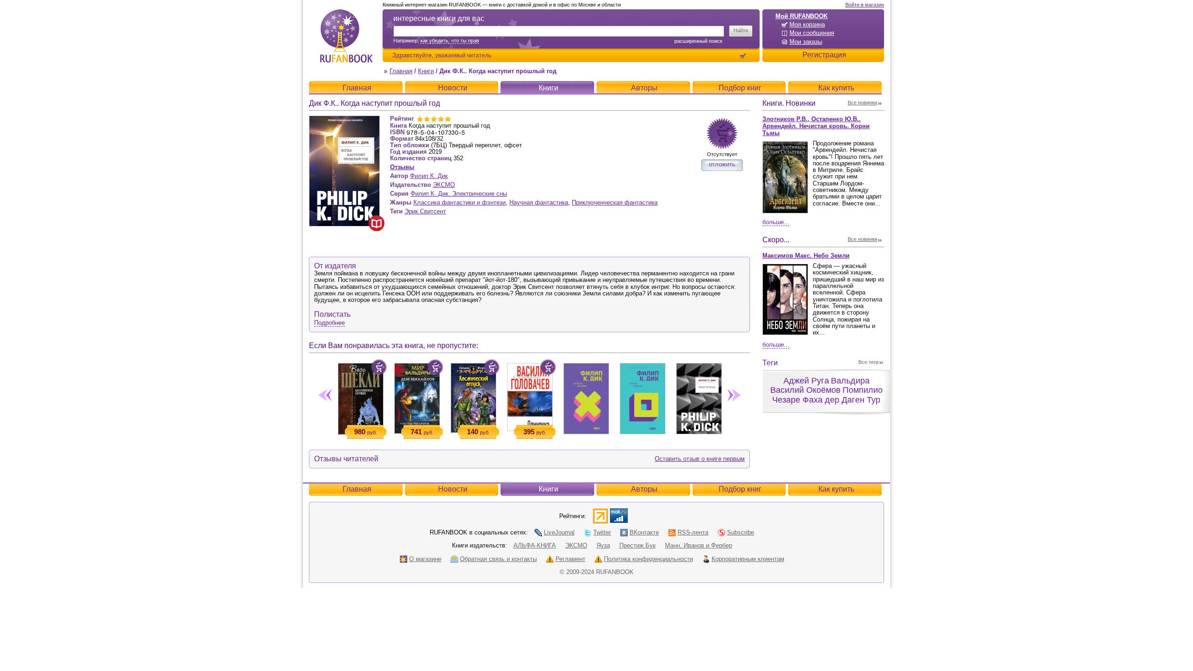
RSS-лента (693, 532)
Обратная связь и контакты (498, 558)
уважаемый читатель (463, 55)
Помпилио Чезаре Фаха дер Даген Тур (827, 394)
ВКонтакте (644, 532)
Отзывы (402, 167)
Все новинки (862, 102)
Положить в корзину (379, 367)
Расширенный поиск (698, 41)
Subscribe (740, 532)
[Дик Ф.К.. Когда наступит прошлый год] (344, 119)
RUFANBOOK (346, 35)
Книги (426, 71)
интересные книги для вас (438, 18)
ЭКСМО (444, 184)
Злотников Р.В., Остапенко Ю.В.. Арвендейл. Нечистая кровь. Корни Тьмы (816, 126)
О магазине (425, 558)
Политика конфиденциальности (648, 558)
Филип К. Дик (429, 175)
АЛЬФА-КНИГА (535, 545)
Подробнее (329, 322)
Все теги (868, 362)
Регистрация (824, 55)
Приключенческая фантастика (615, 202)
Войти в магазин (864, 4)
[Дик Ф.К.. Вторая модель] (642, 396)
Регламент (570, 558)
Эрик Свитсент (425, 211)
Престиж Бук (637, 545)
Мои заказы (805, 41)
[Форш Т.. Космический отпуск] (473, 396)
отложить (722, 164)
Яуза (603, 545)
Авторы (644, 88)
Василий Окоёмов (805, 390)
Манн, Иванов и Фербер (698, 545)
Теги (770, 363)
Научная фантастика (538, 202)
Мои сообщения (811, 32)
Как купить (836, 88)
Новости (452, 88)
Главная (401, 71)
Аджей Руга (806, 380)
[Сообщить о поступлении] (722, 133)
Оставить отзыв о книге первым (700, 458)
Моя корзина (807, 24)
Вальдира (850, 380)
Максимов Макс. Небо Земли (806, 255)
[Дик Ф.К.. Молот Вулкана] (699, 396)
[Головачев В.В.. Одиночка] (529, 395)
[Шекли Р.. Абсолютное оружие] (360, 397)
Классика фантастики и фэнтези (459, 202)
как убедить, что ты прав (449, 40)
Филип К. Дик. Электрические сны (459, 193)
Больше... (775, 222)
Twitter (602, 532)
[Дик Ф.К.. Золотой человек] (586, 396)
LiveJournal (559, 532)
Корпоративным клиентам (748, 558)
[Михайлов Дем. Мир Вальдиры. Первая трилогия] (417, 396)
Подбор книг (740, 88)
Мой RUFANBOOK (801, 16)
